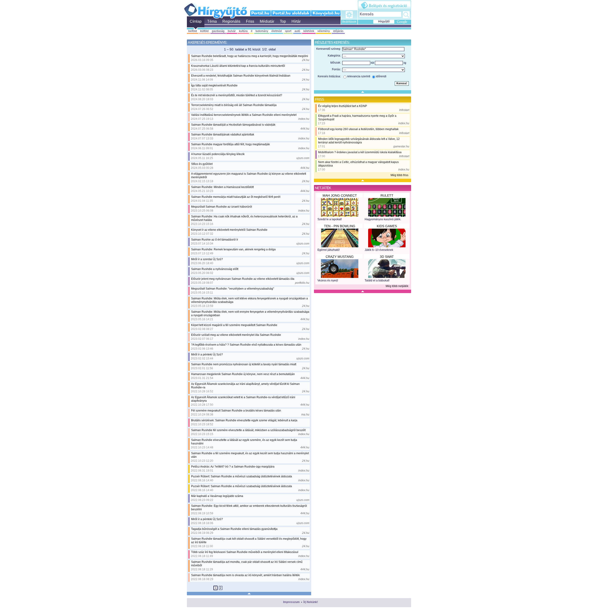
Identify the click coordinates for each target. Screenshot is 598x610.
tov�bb (225, 587)
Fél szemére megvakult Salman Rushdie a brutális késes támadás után (236, 410)
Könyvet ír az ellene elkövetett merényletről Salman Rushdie (229, 229)
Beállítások (349, 21)
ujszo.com (302, 158)
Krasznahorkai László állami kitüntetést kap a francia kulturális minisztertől (238, 65)
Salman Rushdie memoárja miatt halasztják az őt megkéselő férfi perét (235, 197)
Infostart (404, 110)
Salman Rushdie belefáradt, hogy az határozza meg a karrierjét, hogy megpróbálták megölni (249, 56)
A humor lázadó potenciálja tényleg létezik (218, 154)
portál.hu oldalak (291, 13)
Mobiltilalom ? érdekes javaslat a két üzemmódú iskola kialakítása (360, 152)
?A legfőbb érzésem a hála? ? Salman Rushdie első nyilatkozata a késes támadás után (246, 344)
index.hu (303, 119)
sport (288, 31)
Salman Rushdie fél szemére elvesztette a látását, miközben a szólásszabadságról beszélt (248, 430)
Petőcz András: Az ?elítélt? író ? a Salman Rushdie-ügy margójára (232, 466)
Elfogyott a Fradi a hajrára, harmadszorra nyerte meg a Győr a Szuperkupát (357, 117)
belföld (192, 31)
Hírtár (296, 21)
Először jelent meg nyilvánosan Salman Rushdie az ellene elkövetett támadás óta (242, 278)
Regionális (231, 21)
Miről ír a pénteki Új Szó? (207, 354)
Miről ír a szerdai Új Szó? (207, 259)
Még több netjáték (397, 286)
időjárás (338, 31)
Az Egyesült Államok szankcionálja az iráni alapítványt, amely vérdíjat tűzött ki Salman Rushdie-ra (245, 385)
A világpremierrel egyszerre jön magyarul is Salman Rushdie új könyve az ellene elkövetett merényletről (248, 175)
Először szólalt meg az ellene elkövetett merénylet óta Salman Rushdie (236, 335)
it (251, 31)
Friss (250, 21)
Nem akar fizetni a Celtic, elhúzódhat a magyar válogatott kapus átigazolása (358, 163)
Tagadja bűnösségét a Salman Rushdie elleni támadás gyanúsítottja (234, 529)
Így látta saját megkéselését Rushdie (214, 85)
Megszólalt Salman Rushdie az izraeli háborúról (221, 206)
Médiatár (267, 21)
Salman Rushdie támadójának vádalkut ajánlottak (222, 134)
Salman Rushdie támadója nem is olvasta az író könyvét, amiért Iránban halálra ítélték (245, 575)
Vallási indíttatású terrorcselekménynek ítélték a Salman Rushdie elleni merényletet (243, 115)
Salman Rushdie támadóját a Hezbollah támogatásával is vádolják (233, 124)
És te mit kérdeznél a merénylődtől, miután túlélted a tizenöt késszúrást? (236, 95)
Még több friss (399, 175)
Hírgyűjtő (215, 9)
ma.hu (305, 414)
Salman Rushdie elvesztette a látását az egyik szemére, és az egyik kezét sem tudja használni (244, 441)
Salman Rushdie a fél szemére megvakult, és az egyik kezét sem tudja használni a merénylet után (250, 455)
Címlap (196, 21)
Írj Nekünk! (310, 602)
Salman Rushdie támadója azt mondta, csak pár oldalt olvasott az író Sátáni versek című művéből (247, 563)
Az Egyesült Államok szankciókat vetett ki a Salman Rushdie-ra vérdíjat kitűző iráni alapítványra (243, 399)
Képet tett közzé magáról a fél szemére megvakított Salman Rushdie (234, 325)
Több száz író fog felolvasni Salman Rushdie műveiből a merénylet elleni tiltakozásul (244, 552)
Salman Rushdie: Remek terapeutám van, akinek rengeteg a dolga (233, 249)
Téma (212, 21)
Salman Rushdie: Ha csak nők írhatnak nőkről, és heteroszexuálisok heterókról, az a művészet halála (244, 218)
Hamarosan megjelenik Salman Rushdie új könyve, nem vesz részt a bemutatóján (243, 374)
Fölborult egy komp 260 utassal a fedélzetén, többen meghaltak (358, 129)
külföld (204, 31)
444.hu (304, 128)
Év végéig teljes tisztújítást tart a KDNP (342, 106)
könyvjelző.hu (326, 13)
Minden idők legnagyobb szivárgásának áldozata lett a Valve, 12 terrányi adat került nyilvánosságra (359, 140)
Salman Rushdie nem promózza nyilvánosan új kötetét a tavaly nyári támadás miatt (243, 364)
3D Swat (387, 257)
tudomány (262, 31)
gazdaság (218, 31)
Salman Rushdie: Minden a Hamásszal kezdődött (222, 187)
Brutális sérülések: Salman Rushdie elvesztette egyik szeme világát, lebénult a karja (244, 420)
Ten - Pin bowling (339, 226)
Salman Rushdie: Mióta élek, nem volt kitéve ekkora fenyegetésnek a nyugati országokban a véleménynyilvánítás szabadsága (249, 300)
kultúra (243, 31)
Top (283, 21)
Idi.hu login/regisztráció (384, 5)
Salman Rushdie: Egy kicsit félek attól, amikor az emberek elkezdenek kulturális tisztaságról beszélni (249, 507)
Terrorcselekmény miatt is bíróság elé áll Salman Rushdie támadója (234, 105)
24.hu (305, 60)
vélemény (323, 31)
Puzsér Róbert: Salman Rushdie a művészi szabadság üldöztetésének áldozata (241, 476)
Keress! (406, 14)
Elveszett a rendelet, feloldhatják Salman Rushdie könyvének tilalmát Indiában (240, 75)
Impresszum (291, 602)
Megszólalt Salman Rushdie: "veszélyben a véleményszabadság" (232, 288)
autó (297, 31)
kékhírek (308, 31)
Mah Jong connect (340, 195)
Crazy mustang (340, 257)
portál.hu (260, 13)
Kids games (387, 226)
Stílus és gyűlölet (202, 164)
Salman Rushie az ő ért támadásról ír (214, 239)
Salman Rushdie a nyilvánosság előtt (214, 269)
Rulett (387, 195)
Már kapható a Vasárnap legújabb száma (217, 496)
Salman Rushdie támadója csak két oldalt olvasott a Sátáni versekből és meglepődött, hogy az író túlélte (248, 540)
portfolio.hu (302, 282)
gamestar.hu (401, 146)
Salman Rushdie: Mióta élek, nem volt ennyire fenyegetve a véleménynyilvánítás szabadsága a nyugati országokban (250, 313)
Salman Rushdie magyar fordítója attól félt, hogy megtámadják (230, 144)
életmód (276, 31)
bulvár (232, 31)
